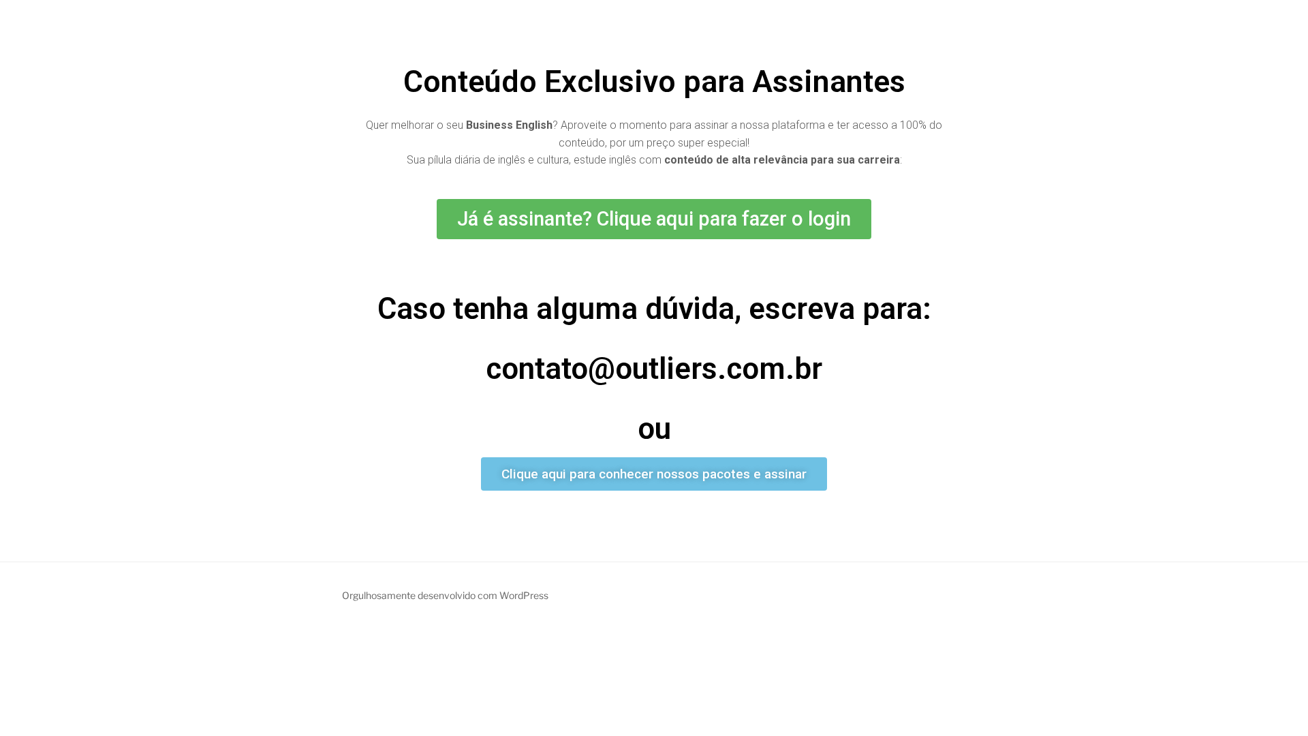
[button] (654, 219)
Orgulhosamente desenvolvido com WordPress (445, 595)
